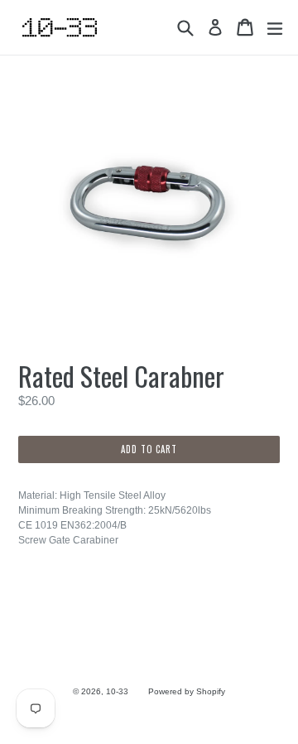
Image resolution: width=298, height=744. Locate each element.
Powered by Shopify (186, 691)
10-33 (117, 691)
